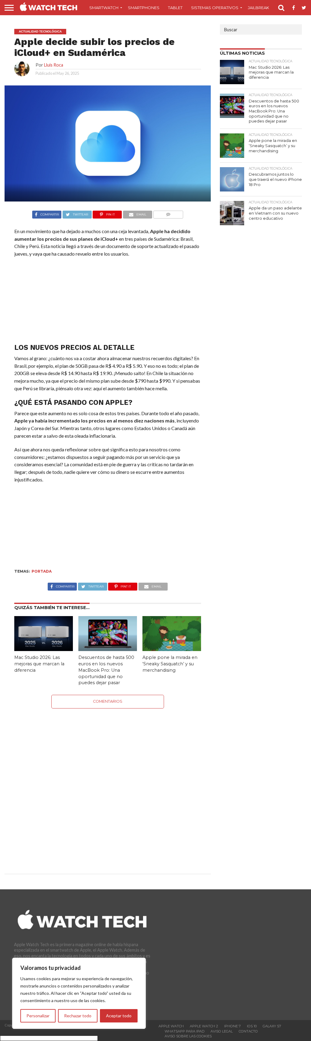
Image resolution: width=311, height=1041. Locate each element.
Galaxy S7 (272, 1026)
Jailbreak (258, 7)
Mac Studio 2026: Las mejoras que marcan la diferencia (39, 664)
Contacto (248, 1031)
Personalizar (38, 1015)
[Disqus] (107, 784)
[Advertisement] (107, 302)
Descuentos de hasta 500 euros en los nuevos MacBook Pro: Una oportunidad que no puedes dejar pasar (106, 670)
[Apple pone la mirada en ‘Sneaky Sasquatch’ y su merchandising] (171, 649)
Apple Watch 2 (204, 1026)
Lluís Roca (53, 64)
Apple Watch (171, 1026)
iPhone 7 (232, 1026)
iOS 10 (252, 1026)
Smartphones (143, 7)
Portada (42, 571)
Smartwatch (103, 7)
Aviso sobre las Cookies (188, 1036)
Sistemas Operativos (214, 7)
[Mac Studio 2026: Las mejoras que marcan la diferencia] (43, 649)
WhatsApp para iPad (184, 1031)
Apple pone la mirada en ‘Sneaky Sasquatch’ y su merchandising (169, 664)
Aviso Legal (221, 1031)
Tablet (175, 7)
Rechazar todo (77, 1015)
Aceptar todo (119, 1015)
